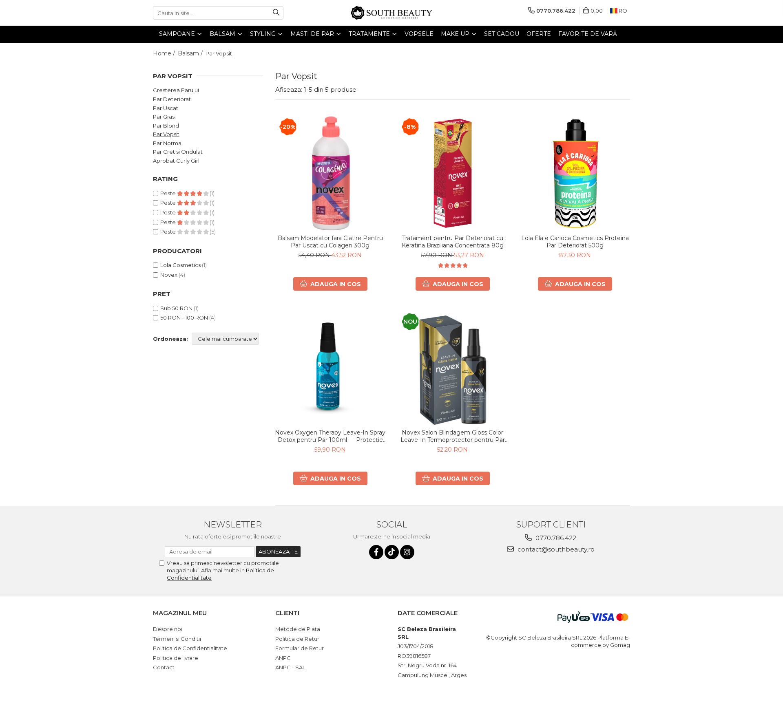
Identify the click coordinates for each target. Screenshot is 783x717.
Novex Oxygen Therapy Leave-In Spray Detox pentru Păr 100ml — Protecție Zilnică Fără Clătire (330, 436)
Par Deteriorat (172, 99)
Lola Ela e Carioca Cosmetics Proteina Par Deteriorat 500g (575, 241)
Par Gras (164, 116)
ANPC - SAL (290, 667)
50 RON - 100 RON (184, 317)
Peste (168, 193)
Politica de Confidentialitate (190, 648)
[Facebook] (376, 552)
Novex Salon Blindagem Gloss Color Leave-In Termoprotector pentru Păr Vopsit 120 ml (452, 436)
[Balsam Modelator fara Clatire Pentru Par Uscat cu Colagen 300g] (330, 173)
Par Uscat (165, 108)
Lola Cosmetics (180, 265)
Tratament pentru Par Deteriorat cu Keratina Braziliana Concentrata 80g (453, 241)
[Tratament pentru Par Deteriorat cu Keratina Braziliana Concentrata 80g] (453, 173)
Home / (165, 53)
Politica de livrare (175, 658)
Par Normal (168, 143)
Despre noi (167, 629)
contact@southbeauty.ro (555, 549)
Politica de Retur (297, 638)
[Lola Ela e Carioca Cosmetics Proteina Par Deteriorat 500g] (575, 173)
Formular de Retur (299, 648)
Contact (164, 667)
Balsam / (191, 53)
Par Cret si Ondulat (178, 151)
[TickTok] (392, 552)
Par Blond (166, 125)
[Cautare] (276, 13)
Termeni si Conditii (177, 638)
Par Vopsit (166, 134)
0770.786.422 (555, 538)
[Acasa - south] (391, 13)
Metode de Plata (297, 629)
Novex (168, 274)
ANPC (283, 658)
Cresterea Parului (176, 90)
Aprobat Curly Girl (176, 160)
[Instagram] (407, 552)
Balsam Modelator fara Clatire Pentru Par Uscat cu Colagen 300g (330, 241)
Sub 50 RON (176, 308)
